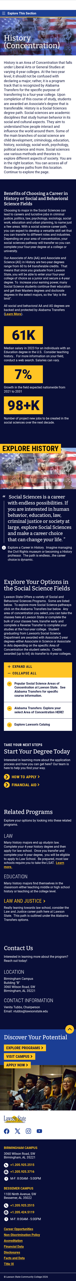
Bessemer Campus (18, 1188)
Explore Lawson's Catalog (32, 724)
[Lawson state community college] (15, 1119)
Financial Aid (24, 785)
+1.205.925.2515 (22, 1165)
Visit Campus (17, 1056)
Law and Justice (23, 901)
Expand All (22, 666)
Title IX (9, 1264)
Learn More (13, 314)
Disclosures (12, 1252)
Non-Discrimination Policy (22, 1235)
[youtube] (39, 1131)
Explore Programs (23, 1048)
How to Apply (24, 777)
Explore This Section (22, 13)
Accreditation (13, 1241)
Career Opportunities (18, 1229)
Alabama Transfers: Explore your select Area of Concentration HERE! (39, 710)
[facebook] (6, 1131)
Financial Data (14, 1246)
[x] (17, 1131)
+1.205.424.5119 (22, 1212)
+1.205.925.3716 (22, 1172)
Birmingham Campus (20, 1148)
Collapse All (24, 673)
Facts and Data (14, 1258)
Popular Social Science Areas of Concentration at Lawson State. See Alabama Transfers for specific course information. (39, 689)
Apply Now (15, 1065)
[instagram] (28, 1131)
